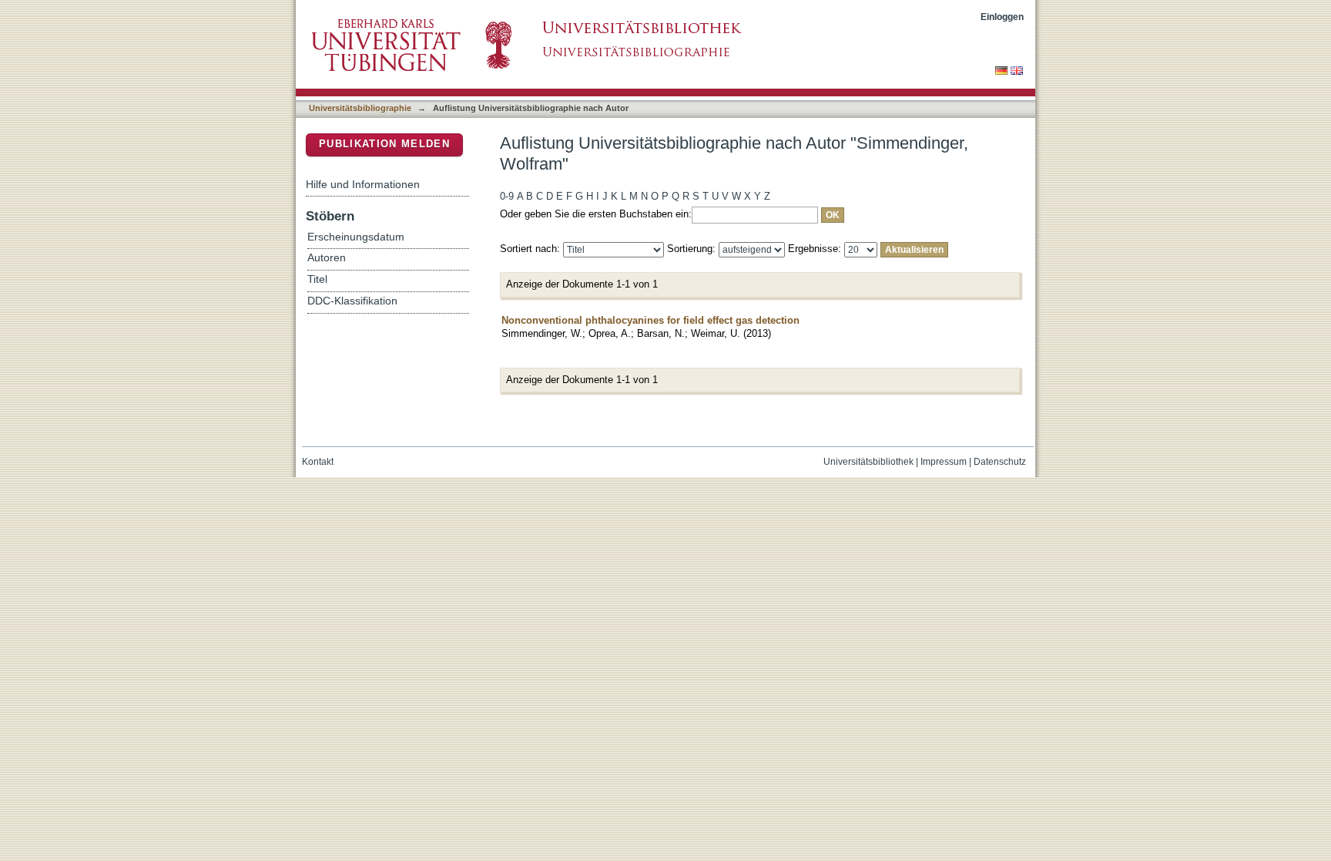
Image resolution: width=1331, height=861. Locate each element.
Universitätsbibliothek (868, 461)
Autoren (326, 258)
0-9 (507, 196)
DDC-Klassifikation (352, 301)
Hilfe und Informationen (363, 184)
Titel (317, 279)
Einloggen (1002, 17)
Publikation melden (384, 144)
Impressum (943, 461)
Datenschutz (1000, 461)
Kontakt (318, 461)
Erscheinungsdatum (355, 237)
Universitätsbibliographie (360, 108)
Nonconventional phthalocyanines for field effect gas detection (650, 320)
